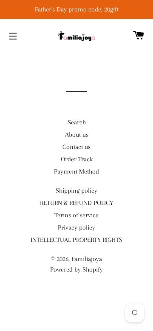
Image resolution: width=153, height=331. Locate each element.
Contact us (76, 147)
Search (77, 122)
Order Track (77, 159)
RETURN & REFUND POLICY (76, 203)
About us (76, 134)
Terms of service (76, 215)
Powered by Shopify (76, 269)
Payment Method (76, 171)
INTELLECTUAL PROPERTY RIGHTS (76, 240)
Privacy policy (76, 227)
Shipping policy (76, 190)
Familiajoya (86, 259)
